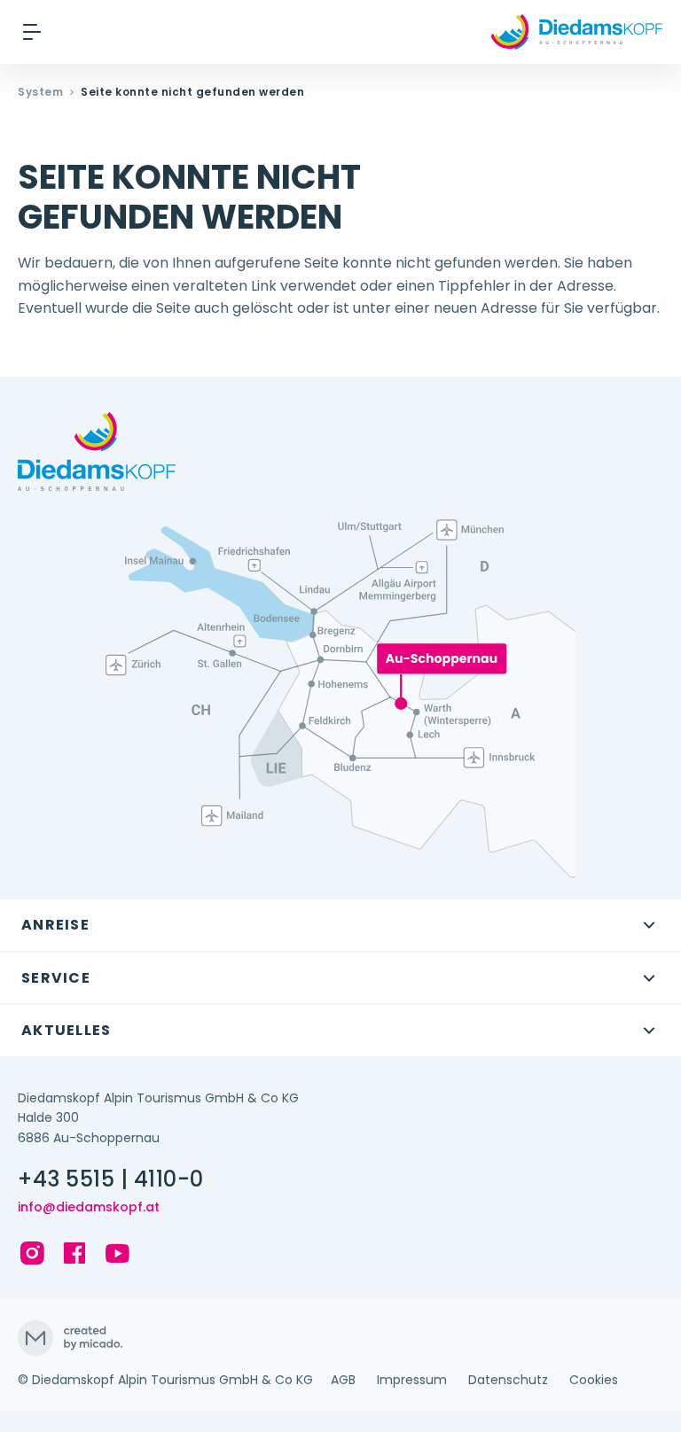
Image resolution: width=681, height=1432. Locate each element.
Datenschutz (508, 1380)
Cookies (593, 1380)
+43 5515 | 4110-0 (111, 1179)
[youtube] (117, 1253)
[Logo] (576, 32)
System (40, 92)
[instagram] (32, 1253)
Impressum (412, 1380)
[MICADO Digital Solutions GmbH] (340, 1338)
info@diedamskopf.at (89, 1207)
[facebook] (74, 1253)
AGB (343, 1380)
